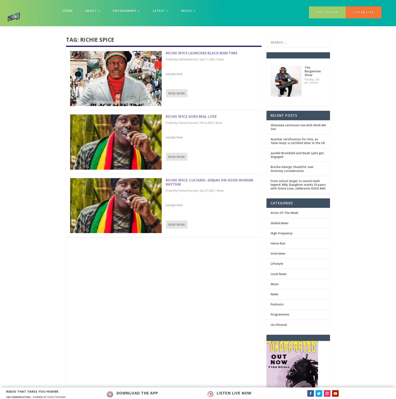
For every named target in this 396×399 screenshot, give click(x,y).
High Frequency (282, 233)
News (274, 294)
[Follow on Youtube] (335, 393)
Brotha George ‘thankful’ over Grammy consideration (292, 169)
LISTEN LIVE (364, 12)
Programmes (125, 11)
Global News (279, 223)
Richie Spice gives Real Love (191, 116)
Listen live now (234, 393)
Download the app (137, 393)
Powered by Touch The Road (49, 397)
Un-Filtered (279, 325)
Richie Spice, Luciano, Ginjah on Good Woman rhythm (209, 182)
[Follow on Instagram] (327, 393)
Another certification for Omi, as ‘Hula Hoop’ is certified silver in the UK (298, 141)
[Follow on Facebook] (310, 393)
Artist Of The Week (284, 213)
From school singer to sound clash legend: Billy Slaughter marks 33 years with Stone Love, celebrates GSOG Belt (298, 184)
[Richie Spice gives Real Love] (116, 141)
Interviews (278, 253)
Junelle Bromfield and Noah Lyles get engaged (297, 155)
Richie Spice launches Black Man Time (201, 53)
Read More (176, 93)
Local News (278, 274)
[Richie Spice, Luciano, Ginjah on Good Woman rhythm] (116, 205)
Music (220, 59)
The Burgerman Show (313, 71)
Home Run (278, 243)
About (91, 11)
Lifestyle (277, 264)
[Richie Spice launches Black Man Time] (116, 78)
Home (68, 11)
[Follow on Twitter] (319, 393)
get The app (327, 12)
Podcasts (277, 304)
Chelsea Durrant (187, 59)
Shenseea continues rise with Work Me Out (298, 127)
